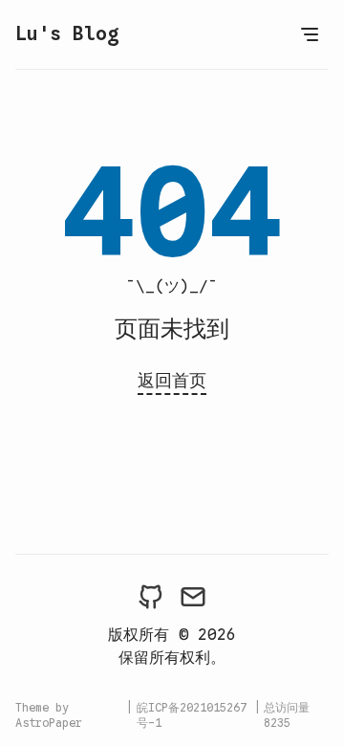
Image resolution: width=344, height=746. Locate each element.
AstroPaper (48, 722)
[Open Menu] (309, 34)
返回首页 (172, 380)
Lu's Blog (66, 34)
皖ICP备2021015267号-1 (192, 715)
